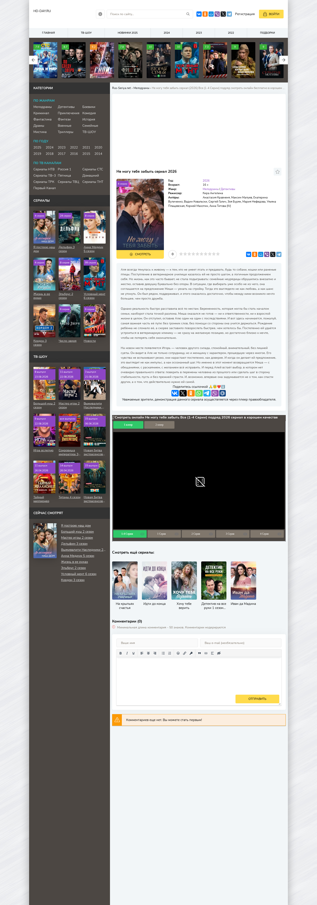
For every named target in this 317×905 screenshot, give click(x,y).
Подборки (267, 33)
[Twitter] (223, 14)
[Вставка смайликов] (178, 653)
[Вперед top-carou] (283, 60)
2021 (86, 147)
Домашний (90, 175)
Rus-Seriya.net (121, 88)
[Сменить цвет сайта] (100, 14)
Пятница (64, 175)
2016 (74, 154)
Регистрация (245, 14)
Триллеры (65, 132)
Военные (64, 126)
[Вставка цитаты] (199, 653)
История (88, 119)
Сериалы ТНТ (92, 182)
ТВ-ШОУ (86, 33)
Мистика (40, 132)
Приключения (68, 113)
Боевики (88, 107)
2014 (98, 154)
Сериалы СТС (92, 169)
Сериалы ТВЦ (68, 182)
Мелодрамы (42, 107)
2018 (49, 154)
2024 (167, 33)
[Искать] (188, 14)
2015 (86, 154)
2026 (206, 181)
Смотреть (143, 254)
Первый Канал (44, 188)
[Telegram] (229, 14)
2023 (199, 33)
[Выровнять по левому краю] (142, 653)
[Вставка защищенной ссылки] (191, 653)
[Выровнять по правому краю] (155, 653)
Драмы (38, 126)
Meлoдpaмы (141, 88)
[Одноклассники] (205, 14)
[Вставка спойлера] (212, 653)
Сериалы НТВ (44, 169)
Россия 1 (64, 169)
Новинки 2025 (128, 33)
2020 (98, 147)
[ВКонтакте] (199, 14)
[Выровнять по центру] (148, 653)
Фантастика (42, 119)
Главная (48, 33)
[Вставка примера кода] (206, 653)
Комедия (89, 113)
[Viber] (217, 14)
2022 (231, 33)
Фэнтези (64, 119)
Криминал (41, 113)
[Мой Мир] (211, 14)
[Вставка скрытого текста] (219, 653)
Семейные (90, 126)
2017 (62, 154)
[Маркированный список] (163, 653)
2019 (37, 154)
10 (218, 254)
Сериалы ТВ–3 (44, 175)
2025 (37, 147)
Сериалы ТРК (43, 182)
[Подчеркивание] (133, 653)
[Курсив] (127, 653)
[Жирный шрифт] (120, 653)
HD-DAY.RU (42, 11)
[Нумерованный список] (169, 653)
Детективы (228, 189)
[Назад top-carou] (33, 60)
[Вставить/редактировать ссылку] (184, 653)
